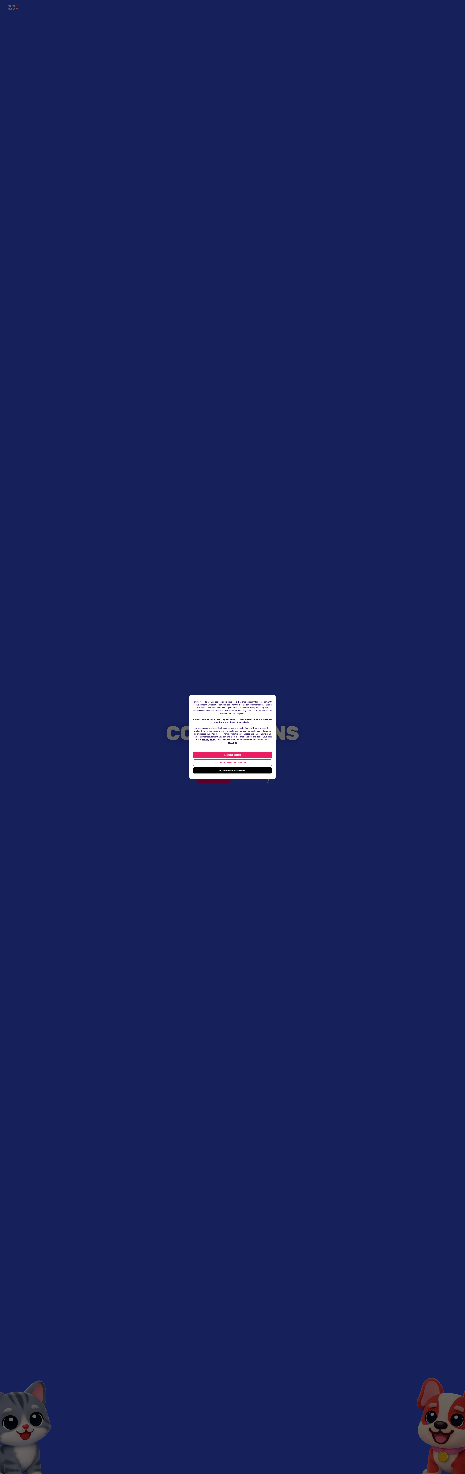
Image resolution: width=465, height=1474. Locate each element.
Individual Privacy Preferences (233, 770)
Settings (232, 742)
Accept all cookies (232, 755)
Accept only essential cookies (232, 763)
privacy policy (209, 740)
